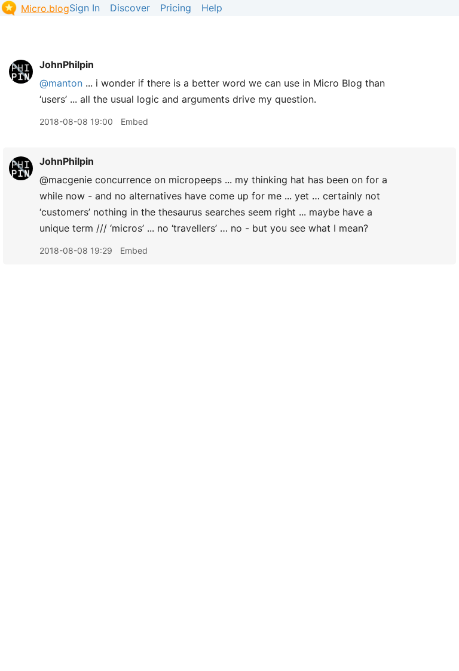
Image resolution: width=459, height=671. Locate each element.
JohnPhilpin (66, 64)
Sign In (84, 8)
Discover (130, 8)
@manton (60, 83)
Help (211, 8)
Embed (134, 121)
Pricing (175, 8)
